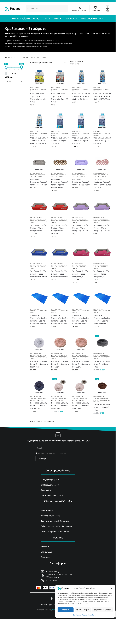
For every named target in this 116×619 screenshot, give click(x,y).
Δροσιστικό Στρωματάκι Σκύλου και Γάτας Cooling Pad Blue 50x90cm (59, 319)
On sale (12, 73)
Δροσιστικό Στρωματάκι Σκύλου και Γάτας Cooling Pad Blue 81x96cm (101, 319)
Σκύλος (25, 57)
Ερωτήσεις (46, 557)
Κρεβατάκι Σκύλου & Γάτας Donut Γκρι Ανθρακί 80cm (38, 406)
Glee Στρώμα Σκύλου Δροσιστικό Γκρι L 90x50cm (60, 140)
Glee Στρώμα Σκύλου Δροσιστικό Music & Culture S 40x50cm (39, 140)
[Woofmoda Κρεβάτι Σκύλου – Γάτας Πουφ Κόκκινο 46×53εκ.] (60, 206)
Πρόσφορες (42, 221)
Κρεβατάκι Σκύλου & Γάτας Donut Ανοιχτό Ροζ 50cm (60, 364)
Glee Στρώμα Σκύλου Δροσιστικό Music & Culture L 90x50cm (81, 96)
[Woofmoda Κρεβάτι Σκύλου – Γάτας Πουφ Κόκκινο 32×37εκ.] (39, 206)
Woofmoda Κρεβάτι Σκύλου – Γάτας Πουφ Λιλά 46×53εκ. (101, 228)
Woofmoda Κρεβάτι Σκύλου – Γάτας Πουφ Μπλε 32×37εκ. (38, 274)
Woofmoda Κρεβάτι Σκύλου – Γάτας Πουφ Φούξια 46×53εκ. (101, 275)
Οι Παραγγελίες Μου (50, 485)
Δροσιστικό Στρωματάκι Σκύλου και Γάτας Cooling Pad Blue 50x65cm (38, 319)
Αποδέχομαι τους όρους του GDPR (52, 453)
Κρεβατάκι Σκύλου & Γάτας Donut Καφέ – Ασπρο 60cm (59, 406)
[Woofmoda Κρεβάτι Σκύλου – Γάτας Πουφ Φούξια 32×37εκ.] (81, 252)
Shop (19, 57)
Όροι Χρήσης (77, 615)
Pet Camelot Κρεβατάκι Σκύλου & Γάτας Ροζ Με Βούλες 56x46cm (102, 183)
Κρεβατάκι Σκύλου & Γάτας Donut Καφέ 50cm (101, 407)
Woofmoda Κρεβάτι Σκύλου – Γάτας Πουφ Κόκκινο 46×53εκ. (59, 229)
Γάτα (32, 173)
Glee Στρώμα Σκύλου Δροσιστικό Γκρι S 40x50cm (102, 140)
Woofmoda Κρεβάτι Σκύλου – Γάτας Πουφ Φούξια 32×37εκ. (80, 275)
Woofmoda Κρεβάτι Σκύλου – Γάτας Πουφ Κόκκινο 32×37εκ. (38, 229)
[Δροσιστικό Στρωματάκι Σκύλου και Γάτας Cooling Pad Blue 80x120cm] (81, 298)
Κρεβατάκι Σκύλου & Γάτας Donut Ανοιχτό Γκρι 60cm (39, 364)
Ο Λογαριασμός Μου (79, 10)
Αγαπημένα (96, 10)
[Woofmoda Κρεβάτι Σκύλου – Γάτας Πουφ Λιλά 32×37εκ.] (81, 206)
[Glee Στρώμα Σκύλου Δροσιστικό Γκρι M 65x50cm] (81, 121)
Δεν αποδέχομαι (82, 610)
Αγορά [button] (60, 151)
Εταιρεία (45, 546)
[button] (111, 588)
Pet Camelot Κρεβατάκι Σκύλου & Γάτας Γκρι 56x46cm (38, 182)
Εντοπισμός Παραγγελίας (52, 495)
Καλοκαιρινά (34, 87)
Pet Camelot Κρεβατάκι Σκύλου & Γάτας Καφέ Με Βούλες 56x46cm (59, 183)
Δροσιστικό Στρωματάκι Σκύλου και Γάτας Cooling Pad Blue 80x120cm (80, 319)
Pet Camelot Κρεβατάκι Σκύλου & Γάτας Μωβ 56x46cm (81, 182)
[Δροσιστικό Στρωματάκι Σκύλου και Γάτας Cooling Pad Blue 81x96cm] (102, 298)
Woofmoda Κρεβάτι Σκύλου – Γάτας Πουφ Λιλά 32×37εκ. (80, 228)
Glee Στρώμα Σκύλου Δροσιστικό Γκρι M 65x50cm (81, 140)
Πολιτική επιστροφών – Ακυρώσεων (56, 526)
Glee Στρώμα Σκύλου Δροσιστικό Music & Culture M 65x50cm (102, 96)
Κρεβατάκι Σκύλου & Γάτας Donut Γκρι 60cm (101, 364)
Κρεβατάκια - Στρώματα (38, 89)
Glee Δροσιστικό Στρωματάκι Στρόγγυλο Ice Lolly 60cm (38, 97)
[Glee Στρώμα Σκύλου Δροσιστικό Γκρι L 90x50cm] (60, 121)
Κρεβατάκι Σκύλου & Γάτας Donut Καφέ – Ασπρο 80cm (80, 406)
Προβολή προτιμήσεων (102, 610)
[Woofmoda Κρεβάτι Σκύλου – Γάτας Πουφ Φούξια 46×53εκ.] (102, 252)
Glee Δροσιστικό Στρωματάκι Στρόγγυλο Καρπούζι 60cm (60, 97)
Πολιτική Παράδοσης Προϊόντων (55, 531)
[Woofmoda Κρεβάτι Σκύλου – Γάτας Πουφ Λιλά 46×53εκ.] (102, 206)
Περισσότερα (39, 109)
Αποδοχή (65, 610)
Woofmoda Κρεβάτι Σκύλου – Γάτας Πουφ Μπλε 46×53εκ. (59, 274)
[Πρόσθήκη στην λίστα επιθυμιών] (45, 71)
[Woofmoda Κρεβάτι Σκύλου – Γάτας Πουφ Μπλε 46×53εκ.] (60, 252)
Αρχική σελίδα (10, 57)
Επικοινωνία (46, 552)
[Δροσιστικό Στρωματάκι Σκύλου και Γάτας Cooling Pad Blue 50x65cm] (39, 298)
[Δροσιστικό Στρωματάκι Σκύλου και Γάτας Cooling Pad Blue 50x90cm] (60, 298)
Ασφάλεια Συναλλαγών (89, 615)
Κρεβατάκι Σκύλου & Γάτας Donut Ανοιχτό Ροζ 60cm (81, 364)
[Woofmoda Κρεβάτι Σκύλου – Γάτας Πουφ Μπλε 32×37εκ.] (39, 252)
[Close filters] (23, 62)
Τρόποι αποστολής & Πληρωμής (55, 521)
